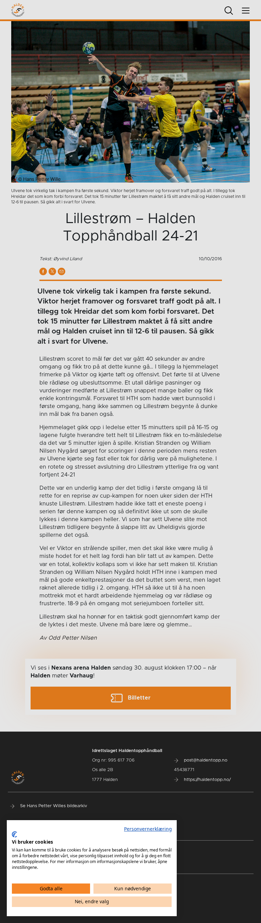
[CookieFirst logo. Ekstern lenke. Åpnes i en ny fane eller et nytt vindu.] (14, 834)
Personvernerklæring (148, 829)
